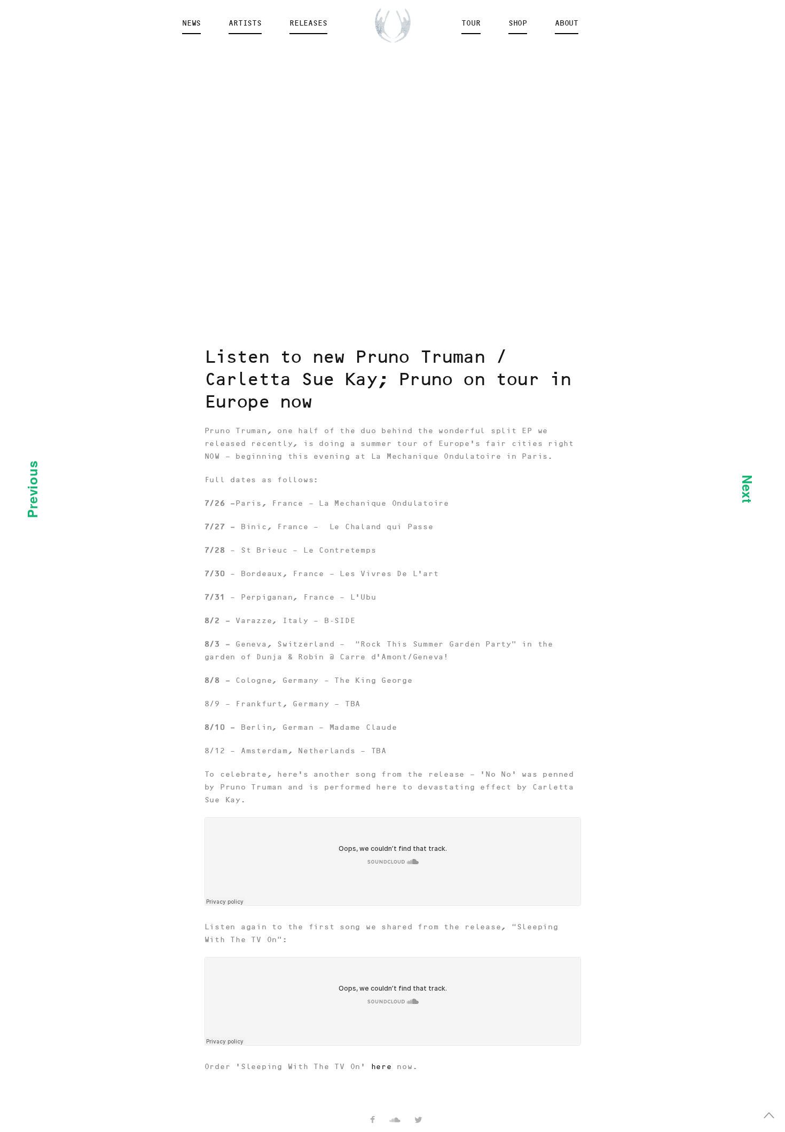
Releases (308, 23)
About (566, 23)
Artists (245, 23)
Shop (517, 23)
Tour (470, 23)
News (191, 23)
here (381, 1067)
